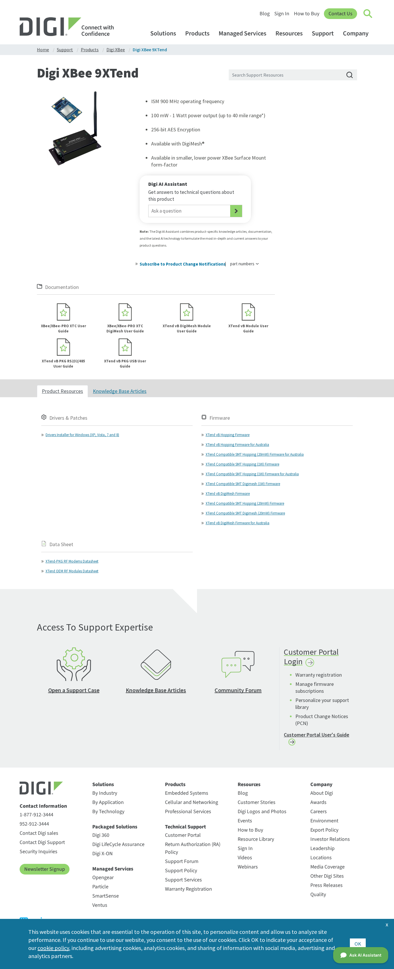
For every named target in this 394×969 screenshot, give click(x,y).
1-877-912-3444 (36, 814)
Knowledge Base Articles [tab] (120, 391)
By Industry (104, 793)
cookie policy (53, 947)
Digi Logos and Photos (262, 811)
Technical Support (185, 827)
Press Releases (326, 885)
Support (323, 33)
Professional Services (188, 811)
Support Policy (181, 870)
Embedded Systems (186, 793)
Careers (318, 811)
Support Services (183, 879)
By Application (108, 802)
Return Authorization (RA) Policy (192, 848)
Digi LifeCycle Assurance (118, 844)
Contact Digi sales (39, 833)
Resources (289, 33)
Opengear (103, 877)
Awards (318, 802)
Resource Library (256, 839)
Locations (321, 857)
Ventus (99, 905)
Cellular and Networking (191, 802)
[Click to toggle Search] (368, 14)
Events (245, 820)
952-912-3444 (34, 824)
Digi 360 (100, 835)
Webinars (248, 866)
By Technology (108, 811)
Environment (324, 820)
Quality (318, 894)
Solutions (163, 33)
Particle (100, 886)
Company (356, 33)
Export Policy (324, 830)
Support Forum (181, 861)
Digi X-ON (102, 853)
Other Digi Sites (327, 876)
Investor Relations (330, 839)
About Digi (321, 793)
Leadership (322, 848)
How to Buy (306, 13)
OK (357, 943)
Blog (265, 13)
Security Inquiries (38, 851)
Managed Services (242, 33)
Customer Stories (256, 802)
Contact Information (43, 806)
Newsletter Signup (44, 869)
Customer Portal (183, 835)
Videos (245, 857)
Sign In (281, 13)
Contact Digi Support (42, 842)
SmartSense (105, 896)
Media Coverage (327, 866)
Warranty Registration (188, 889)
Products (197, 33)
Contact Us (340, 13)
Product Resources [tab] (62, 391)
